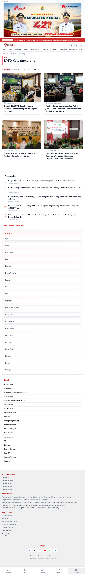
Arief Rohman (9, 433)
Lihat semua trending (13, 225)
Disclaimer (5, 533)
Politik (25, 49)
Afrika (7, 238)
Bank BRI (7, 453)
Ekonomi (45, 49)
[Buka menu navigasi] (81, 45)
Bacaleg (7, 445)
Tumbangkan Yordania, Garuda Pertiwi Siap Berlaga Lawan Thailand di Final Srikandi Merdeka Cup (36, 497)
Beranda (5, 54)
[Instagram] (40, 550)
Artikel (17, 69)
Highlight (8, 301)
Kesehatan (73, 49)
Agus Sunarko (9, 396)
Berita (7, 259)
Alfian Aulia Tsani (10, 413)
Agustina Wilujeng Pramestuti (14, 400)
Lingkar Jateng (7, 480)
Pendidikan (63, 49)
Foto (26, 69)
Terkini (10, 49)
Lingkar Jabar (7, 486)
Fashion (8, 280)
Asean (7, 245)
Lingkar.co (5, 477)
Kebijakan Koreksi (8, 527)
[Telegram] (55, 550)
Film (6, 287)
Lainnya (8, 370)
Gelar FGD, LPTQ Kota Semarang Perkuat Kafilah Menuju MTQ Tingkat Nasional (20, 108)
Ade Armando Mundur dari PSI (15, 392)
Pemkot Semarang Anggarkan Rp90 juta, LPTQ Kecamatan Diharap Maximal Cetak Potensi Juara (63, 108)
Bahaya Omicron (10, 449)
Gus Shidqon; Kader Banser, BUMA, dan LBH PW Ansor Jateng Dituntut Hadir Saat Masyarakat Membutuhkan (40, 502)
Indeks (25, 556)
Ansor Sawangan (10, 429)
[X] (35, 550)
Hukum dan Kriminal (12, 307)
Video (36, 69)
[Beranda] (35, 45)
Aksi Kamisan (8, 408)
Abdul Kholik (8, 384)
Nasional (18, 49)
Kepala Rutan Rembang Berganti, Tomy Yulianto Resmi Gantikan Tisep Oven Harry (30, 508)
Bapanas (7, 461)
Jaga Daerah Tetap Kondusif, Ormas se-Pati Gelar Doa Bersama (24, 499)
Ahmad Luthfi (8, 404)
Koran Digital (9, 349)
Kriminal (8, 356)
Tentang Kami (7, 515)
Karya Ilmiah (9, 335)
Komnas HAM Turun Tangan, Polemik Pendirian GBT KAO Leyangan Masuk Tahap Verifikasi (34, 505)
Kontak (4, 539)
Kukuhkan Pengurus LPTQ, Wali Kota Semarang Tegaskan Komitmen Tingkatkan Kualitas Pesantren (61, 156)
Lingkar (42, 545)
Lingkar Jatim (7, 483)
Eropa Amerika (10, 273)
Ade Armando (9, 388)
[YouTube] (45, 550)
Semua (7, 69)
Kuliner (7, 363)
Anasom (7, 417)
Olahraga (53, 49)
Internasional (34, 49)
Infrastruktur (9, 321)
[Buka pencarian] (71, 45)
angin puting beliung (11, 421)
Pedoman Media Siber (9, 521)
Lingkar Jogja (7, 489)
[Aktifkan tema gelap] (76, 45)
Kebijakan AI (6, 530)
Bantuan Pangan (10, 457)
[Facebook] (30, 550)
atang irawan (8, 437)
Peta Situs (58, 556)
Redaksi (5, 518)
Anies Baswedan (10, 425)
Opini (81, 49)
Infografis (8, 314)
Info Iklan (5, 536)
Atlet (5, 441)
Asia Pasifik (9, 252)
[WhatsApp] (50, 550)
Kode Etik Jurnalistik (9, 524)
